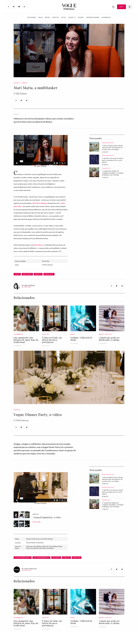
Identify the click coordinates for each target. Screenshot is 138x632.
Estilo (63, 17)
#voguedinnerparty (41, 557)
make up (38, 274)
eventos (66, 557)
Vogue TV (71, 17)
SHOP (121, 7)
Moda (40, 17)
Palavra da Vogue (108, 142)
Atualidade (31, 17)
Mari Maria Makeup (39, 203)
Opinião (81, 17)
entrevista (49, 274)
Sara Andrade (21, 94)
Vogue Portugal (22, 420)
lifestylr (76, 557)
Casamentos (106, 17)
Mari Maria (38, 245)
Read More (37, 522)
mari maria (27, 274)
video (17, 274)
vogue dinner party (22, 557)
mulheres (56, 557)
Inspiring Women (92, 17)
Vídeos (24, 83)
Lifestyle (55, 17)
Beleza (47, 17)
